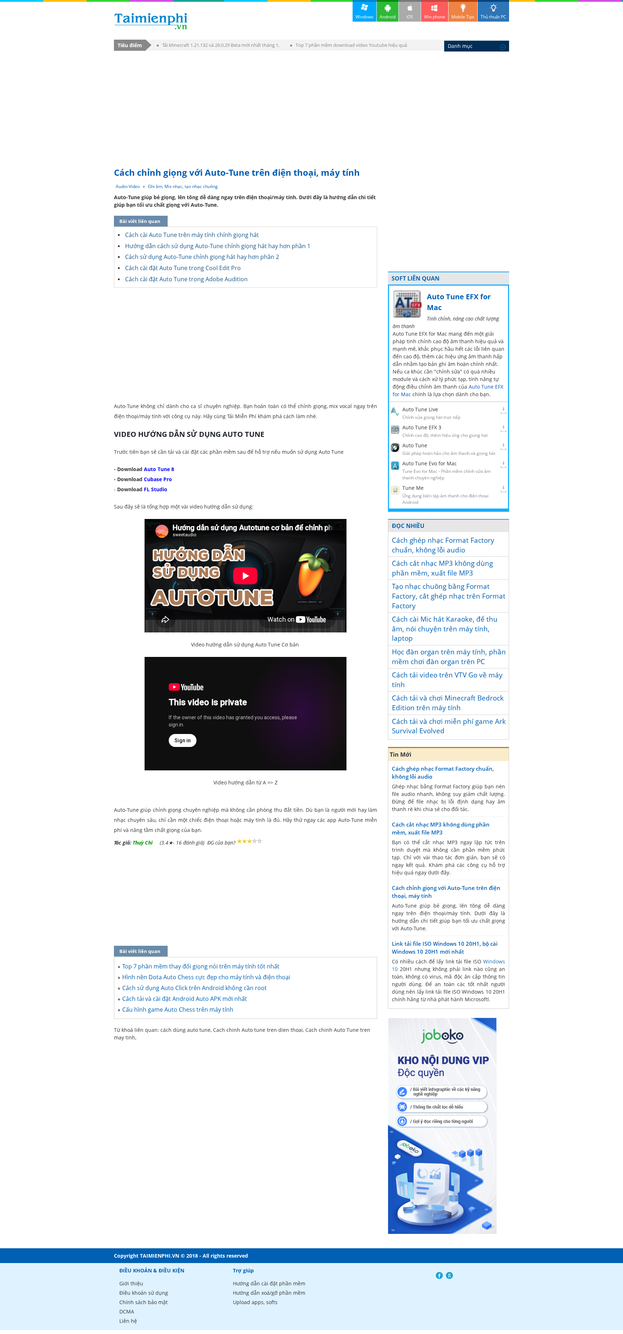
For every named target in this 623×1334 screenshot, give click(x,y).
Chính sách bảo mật (143, 1302)
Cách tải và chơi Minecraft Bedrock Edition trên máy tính (448, 702)
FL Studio (155, 489)
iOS (409, 17)
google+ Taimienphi (449, 1275)
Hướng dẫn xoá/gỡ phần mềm (269, 1292)
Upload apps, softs (255, 1302)
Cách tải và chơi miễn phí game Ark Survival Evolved (449, 726)
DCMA (126, 1311)
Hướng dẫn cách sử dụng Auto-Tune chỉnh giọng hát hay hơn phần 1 (217, 246)
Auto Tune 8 (159, 469)
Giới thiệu (131, 1283)
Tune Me (413, 487)
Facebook (439, 1275)
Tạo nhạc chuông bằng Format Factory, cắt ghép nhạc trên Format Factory (448, 596)
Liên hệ (128, 1320)
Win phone (434, 17)
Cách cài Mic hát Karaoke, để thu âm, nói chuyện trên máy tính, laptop (445, 628)
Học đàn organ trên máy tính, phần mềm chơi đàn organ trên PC (449, 656)
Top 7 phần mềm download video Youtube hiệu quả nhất (348, 46)
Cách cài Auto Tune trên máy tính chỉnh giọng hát (192, 235)
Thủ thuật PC (493, 17)
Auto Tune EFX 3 (421, 427)
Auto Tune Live (420, 409)
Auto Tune (414, 445)
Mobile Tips (462, 17)
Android (388, 17)
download (151, 21)
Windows (364, 17)
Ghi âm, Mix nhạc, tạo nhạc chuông (183, 186)
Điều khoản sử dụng (143, 1292)
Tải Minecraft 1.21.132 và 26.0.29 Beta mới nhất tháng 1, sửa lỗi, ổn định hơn (218, 46)
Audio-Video (128, 186)
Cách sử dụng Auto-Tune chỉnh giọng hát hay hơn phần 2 (202, 257)
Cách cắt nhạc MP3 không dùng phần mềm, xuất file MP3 (442, 568)
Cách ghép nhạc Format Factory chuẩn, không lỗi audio (443, 545)
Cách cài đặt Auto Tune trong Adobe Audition (186, 279)
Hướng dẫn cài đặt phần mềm (269, 1283)
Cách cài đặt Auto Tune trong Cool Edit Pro (183, 268)
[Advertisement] (311, 105)
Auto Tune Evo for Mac (429, 463)
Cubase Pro (158, 479)
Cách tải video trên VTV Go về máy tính (447, 679)
